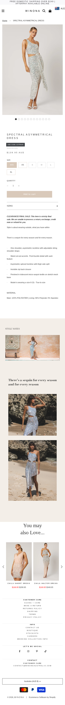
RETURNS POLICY (32, 608)
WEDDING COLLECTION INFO (32, 639)
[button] (16, 119)
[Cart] (50, 11)
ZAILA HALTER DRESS (46, 583)
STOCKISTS (32, 633)
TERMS (32, 614)
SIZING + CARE (32, 603)
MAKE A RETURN (32, 606)
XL (11, 172)
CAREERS (32, 636)
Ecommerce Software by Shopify (42, 697)
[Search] (44, 11)
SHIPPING (32, 611)
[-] (7, 186)
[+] (19, 186)
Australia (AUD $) (31, 681)
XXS (12, 165)
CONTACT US (32, 627)
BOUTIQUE (32, 630)
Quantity (11, 181)
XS (22, 165)
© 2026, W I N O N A (15, 697)
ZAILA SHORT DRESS (19, 583)
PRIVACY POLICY (32, 617)
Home (4, 21)
